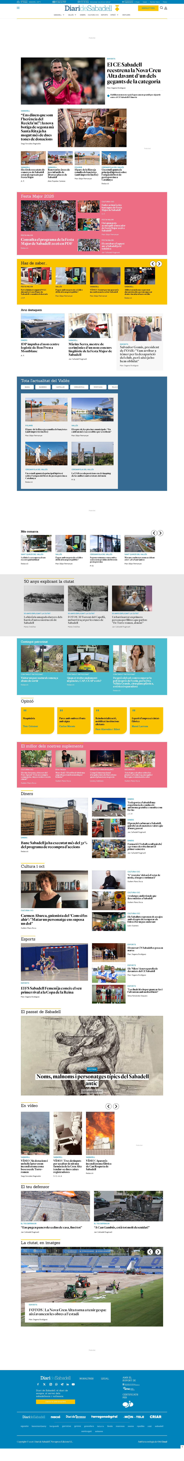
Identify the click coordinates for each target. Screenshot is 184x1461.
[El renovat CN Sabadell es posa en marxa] (109, 952)
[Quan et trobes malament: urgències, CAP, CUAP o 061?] (88, 658)
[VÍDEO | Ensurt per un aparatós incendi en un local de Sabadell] (105, 275)
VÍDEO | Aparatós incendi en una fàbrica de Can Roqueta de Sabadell (98, 1165)
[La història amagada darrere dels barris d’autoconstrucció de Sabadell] (44, 598)
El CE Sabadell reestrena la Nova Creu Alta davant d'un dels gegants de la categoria (134, 73)
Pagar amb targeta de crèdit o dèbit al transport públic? (69, 291)
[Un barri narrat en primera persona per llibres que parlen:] (132, 598)
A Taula (137, 2)
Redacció (105, 183)
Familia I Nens (155, 2)
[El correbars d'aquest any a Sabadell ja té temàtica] (89, 245)
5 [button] (93, 1325)
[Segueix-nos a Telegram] (62, 1385)
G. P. (103, 213)
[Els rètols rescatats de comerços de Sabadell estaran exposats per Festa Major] (33, 158)
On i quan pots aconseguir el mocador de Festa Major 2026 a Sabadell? (113, 227)
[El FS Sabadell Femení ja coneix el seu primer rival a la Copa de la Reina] (54, 962)
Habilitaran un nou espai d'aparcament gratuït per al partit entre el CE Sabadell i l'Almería (135, 96)
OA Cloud (162, 1442)
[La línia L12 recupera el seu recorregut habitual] (36, 543)
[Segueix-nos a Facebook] (38, 1385)
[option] (36, 283)
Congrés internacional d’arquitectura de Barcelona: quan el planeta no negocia (103, 775)
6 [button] (96, 1325)
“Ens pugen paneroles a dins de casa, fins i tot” (51, 1227)
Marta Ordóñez (30, 626)
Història (92, 1069)
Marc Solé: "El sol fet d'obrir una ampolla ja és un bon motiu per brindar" (70, 775)
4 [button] (90, 1325)
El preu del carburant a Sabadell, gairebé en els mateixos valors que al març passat (145, 826)
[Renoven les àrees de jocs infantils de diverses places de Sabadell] (60, 158)
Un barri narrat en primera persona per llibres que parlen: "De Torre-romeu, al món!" (129, 620)
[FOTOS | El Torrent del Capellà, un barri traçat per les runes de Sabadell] (88, 598)
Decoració (130, 769)
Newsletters (148, 8)
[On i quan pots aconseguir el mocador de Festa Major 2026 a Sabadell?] (89, 224)
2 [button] (85, 1325)
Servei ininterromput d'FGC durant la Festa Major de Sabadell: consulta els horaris (34, 292)
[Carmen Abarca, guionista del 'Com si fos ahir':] (54, 889)
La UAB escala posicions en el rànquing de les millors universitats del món (91, 474)
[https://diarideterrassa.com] (76, 1417)
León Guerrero (133, 925)
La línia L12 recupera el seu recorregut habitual (33, 559)
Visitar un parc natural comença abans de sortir (39, 679)
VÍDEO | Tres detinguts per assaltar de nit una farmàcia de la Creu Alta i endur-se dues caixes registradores (67, 1166)
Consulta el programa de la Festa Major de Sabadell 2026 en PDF (47, 242)
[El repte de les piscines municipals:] (92, 409)
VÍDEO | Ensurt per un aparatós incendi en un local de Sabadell (104, 291)
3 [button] (87, 1325)
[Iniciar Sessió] (165, 8)
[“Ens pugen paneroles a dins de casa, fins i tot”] (55, 1206)
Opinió (114, 15)
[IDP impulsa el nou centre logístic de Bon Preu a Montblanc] (43, 325)
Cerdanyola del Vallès (113, 167)
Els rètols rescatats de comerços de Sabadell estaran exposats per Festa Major (33, 174)
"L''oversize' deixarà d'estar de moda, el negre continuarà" (144, 876)
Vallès (72, 15)
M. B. (73, 479)
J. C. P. (130, 813)
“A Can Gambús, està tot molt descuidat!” (122, 1227)
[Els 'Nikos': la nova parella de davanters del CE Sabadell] (109, 973)
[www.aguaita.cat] (25, 1426)
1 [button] (82, 1325)
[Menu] (18, 8)
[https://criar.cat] (155, 1417)
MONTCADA (98, 387)
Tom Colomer (30, 726)
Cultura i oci (93, 15)
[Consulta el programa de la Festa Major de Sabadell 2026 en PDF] (48, 215)
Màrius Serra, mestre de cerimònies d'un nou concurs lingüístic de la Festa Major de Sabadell (90, 349)
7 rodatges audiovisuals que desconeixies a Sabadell (142, 897)
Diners (82, 15)
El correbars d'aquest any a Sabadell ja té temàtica (113, 246)
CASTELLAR (60, 387)
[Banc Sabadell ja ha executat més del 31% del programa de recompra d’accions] (54, 816)
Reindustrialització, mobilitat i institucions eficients (107, 721)
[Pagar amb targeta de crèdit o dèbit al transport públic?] (70, 275)
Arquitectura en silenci (102, 769)
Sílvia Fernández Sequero (137, 995)
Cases (145, 2)
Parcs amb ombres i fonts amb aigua (72, 720)
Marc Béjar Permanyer (83, 178)
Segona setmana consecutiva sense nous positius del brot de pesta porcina (103, 560)
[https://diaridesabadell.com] (34, 1417)
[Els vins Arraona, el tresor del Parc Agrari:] (36, 758)
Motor (165, 2)
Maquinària (29, 718)
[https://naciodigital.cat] (55, 1417)
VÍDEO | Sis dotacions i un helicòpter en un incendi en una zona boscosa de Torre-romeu (34, 1166)
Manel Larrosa (140, 726)
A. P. (22, 181)
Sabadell (59, 15)
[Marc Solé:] (70, 758)
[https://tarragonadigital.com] (104, 1417)
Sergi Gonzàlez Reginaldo (31, 143)
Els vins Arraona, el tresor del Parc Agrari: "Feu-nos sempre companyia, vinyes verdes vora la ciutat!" (36, 776)
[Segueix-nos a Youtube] (73, 1385)
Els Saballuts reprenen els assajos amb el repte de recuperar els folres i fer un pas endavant (145, 919)
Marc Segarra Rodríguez (116, 87)
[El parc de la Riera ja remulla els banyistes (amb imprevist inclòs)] (87, 158)
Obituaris (126, 15)
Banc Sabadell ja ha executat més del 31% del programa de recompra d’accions (54, 845)
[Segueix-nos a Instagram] (51, 1385)
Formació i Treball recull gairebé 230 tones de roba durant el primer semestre (145, 846)
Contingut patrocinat (32, 674)
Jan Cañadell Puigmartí (111, 252)
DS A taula (60, 769)
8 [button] (102, 1325)
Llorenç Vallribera (96, 780)
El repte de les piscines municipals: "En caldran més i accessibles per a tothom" (91, 430)
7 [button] (99, 1325)
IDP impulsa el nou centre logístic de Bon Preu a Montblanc (40, 347)
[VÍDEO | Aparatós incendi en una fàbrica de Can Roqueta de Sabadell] (100, 1133)
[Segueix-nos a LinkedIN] (68, 1384)
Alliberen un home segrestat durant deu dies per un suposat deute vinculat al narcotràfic (138, 292)
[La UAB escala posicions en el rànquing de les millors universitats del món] (92, 453)
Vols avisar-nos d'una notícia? (100, 2)
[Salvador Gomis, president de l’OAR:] (140, 328)
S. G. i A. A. (57, 1176)
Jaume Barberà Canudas (92, 1091)
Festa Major (27, 235)
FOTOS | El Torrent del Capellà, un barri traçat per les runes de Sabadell (87, 620)
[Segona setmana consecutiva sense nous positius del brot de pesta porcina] (105, 543)
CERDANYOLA (79, 387)
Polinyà (78, 167)
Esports (104, 15)
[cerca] (161, 8)
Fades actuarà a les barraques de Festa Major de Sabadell (112, 207)
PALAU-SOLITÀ (117, 387)
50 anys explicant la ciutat (37, 613)
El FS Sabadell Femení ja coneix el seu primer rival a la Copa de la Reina (51, 990)
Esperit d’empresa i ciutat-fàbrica (146, 720)
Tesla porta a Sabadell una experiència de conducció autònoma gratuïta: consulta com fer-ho (145, 806)
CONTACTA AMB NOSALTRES (55, 1402)
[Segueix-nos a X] (44, 1385)
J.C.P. (23, 297)
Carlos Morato (67, 726)
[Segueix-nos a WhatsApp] (56, 1384)
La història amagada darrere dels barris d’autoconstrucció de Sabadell (43, 620)
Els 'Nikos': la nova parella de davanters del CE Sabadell (143, 969)
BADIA (27, 387)
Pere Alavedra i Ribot (108, 729)
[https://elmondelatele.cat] (133, 1417)
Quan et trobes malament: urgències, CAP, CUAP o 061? (84, 679)
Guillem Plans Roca (28, 783)
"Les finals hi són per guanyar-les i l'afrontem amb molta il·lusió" (145, 990)
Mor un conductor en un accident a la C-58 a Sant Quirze (140, 559)
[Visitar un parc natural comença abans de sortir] (42, 658)
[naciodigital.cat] (39, 1426)
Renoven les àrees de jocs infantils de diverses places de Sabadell (59, 174)
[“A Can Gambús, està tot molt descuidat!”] (128, 1206)
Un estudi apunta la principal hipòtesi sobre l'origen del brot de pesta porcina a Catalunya (114, 175)
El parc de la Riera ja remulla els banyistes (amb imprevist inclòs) (86, 172)
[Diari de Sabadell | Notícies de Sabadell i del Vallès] (92, 8)
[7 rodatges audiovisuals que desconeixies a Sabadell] (109, 900)
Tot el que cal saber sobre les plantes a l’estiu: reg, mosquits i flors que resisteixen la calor (138, 775)
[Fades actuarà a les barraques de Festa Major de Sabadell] (89, 206)
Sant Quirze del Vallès (32, 554)
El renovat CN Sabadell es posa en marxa (145, 949)
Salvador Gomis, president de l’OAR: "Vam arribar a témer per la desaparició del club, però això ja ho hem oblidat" (139, 354)
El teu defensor (28, 1223)
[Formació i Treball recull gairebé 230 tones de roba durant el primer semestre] (109, 848)
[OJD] (128, 1404)
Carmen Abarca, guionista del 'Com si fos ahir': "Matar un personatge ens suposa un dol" (54, 920)
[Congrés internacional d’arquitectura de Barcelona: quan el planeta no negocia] (105, 758)
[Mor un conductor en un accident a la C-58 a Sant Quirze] (140, 543)
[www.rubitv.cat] (150, 1426)
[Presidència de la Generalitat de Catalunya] (131, 1385)
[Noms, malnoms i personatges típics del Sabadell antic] (92, 1055)
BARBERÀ (43, 387)
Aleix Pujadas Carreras (56, 181)
